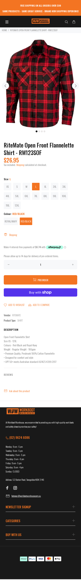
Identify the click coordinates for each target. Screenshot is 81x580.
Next (75, 85)
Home (4, 30)
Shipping (20, 165)
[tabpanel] (40, 83)
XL (45, 186)
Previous (5, 85)
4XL (7, 196)
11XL (7, 205)
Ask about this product (19, 391)
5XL (17, 196)
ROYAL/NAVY (11, 221)
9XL (54, 196)
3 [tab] (42, 131)
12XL (17, 205)
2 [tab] (39, 131)
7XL (35, 196)
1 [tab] (36, 131)
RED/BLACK (26, 221)
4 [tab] (44, 131)
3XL (64, 186)
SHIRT (20, 320)
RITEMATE (16, 315)
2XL (54, 186)
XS (7, 186)
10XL (64, 196)
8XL (45, 196)
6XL (26, 196)
